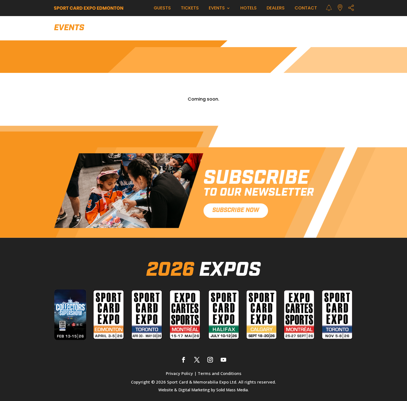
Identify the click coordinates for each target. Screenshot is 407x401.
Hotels (248, 8)
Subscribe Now (235, 210)
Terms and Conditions (219, 373)
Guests (162, 8)
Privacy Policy (179, 373)
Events (217, 8)
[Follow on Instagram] (210, 359)
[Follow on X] (196, 359)
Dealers (276, 8)
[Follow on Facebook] (183, 359)
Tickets (190, 8)
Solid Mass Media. (232, 389)
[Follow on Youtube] (223, 359)
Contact (306, 8)
